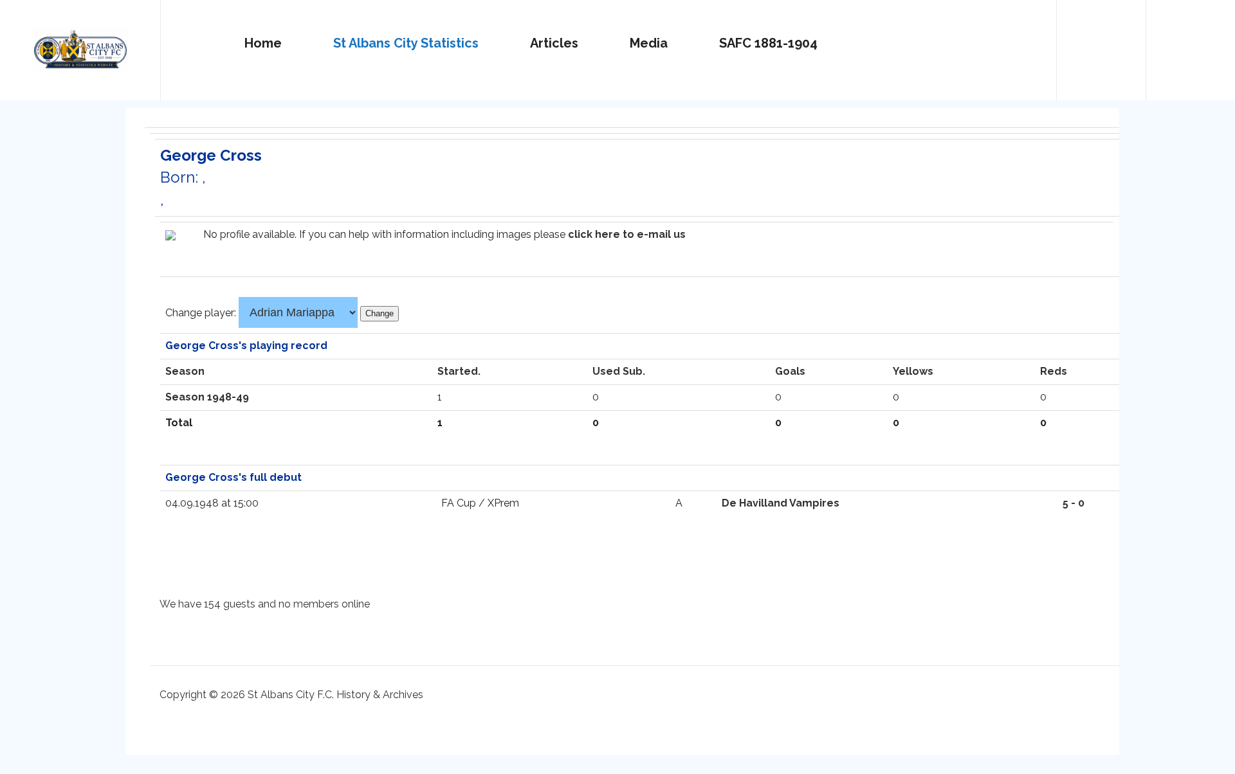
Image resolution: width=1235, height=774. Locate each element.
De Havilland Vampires (780, 503)
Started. (458, 371)
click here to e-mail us (627, 234)
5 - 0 (1073, 503)
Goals (790, 371)
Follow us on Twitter (1101, 44)
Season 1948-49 (207, 397)
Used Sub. (618, 371)
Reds (1053, 371)
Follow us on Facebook (1190, 44)
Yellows (913, 371)
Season (185, 371)
